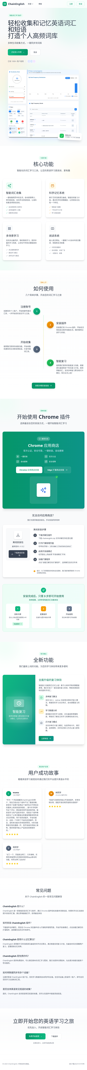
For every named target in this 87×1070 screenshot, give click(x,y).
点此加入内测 (17, 52)
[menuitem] (40, 4)
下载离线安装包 (19, 554)
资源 (29, 4)
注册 (71, 4)
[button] (30, 4)
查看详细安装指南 (42, 385)
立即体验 (44, 738)
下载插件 (54, 1036)
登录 (80, 4)
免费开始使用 (35, 1036)
